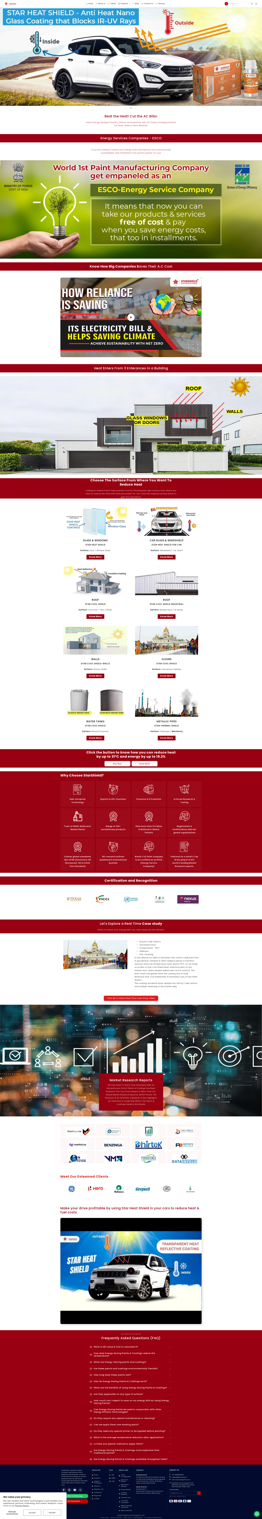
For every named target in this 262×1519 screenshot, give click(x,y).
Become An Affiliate (125, 1485)
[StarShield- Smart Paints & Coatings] (15, 3)
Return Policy (128, 1517)
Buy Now (117, 763)
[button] (131, 1347)
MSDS (113, 1478)
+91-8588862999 (178, 1475)
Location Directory (124, 1493)
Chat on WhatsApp (74, 1496)
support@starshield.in (179, 1477)
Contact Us (148, 4)
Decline (52, 1512)
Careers (96, 1499)
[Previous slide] (126, 108)
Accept (32, 1512)
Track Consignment (126, 1475)
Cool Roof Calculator (125, 1501)
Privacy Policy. (22, 1505)
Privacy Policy (104, 1517)
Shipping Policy (138, 1517)
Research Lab (98, 1489)
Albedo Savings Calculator (126, 1506)
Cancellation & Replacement (153, 1517)
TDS (112, 1475)
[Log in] (252, 3)
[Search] (226, 3)
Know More (144, 763)
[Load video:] (131, 1271)
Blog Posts (97, 1495)
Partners (161, 4)
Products (97, 1478)
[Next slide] (136, 108)
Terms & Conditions (116, 1517)
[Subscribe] (199, 1493)
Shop (137, 4)
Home (90, 4)
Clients (113, 4)
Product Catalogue (98, 1482)
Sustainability (126, 1489)
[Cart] (256, 3)
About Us (97, 1486)
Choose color (125, 1497)
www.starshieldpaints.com (181, 1480)
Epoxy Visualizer (126, 1510)
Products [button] (124, 4)
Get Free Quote (75, 1501)
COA (112, 1481)
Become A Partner (124, 1480)
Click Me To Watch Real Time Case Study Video (131, 998)
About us (101, 4)
